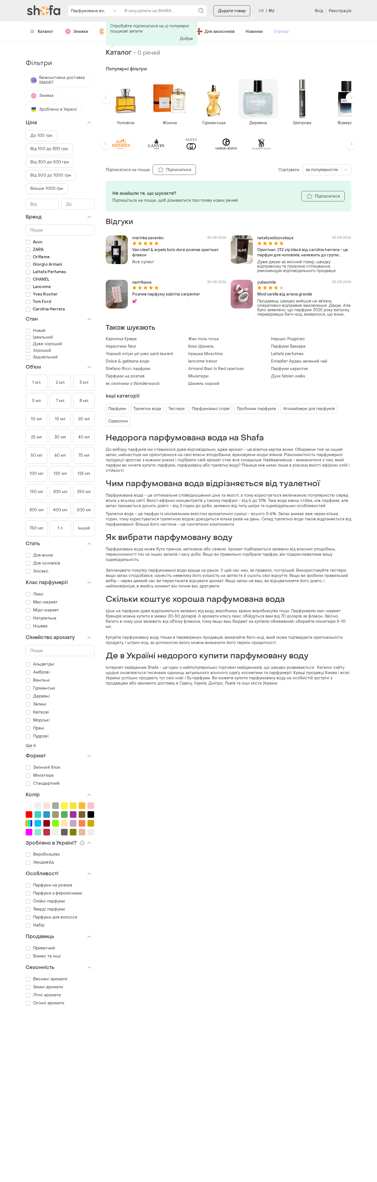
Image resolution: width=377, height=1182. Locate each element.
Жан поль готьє (203, 339)
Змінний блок (46, 767)
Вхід (319, 11)
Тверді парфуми (49, 909)
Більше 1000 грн (46, 188)
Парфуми (117, 408)
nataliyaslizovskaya (275, 238)
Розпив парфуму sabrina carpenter (166, 294)
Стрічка (281, 31)
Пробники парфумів (256, 408)
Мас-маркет (45, 602)
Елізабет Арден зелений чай (299, 361)
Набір (39, 925)
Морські (41, 720)
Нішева (40, 626)
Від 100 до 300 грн (49, 148)
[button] (105, 97)
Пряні (38, 728)
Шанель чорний (203, 383)
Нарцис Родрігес (288, 339)
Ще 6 (31, 745)
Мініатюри (198, 376)
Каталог (46, 31)
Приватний (44, 948)
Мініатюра (43, 775)
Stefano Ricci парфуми (128, 368)
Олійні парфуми (49, 901)
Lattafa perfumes (287, 353)
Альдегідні (43, 664)
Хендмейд (43, 862)
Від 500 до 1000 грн (50, 175)
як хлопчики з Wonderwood (132, 383)
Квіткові (41, 712)
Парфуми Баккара (288, 346)
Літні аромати (47, 995)
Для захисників (220, 31)
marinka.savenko (148, 238)
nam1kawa (142, 282)
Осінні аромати (48, 1003)
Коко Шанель (201, 346)
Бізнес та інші (47, 956)
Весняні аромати (50, 979)
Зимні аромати (48, 987)
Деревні (41, 696)
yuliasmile (266, 282)
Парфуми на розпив (125, 376)
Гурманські (44, 688)
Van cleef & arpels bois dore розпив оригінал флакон (175, 252)
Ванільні (41, 680)
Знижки (80, 31)
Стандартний (46, 783)
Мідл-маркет (46, 610)
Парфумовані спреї (211, 408)
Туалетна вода (147, 408)
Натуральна (44, 618)
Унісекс (41, 571)
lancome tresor (202, 361)
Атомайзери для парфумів (309, 408)
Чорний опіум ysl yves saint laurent (139, 353)
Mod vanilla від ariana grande (284, 294)
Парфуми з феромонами (57, 893)
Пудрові (41, 736)
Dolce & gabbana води (127, 361)
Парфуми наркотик (289, 368)
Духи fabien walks (288, 376)
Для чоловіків (46, 563)
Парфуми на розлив (52, 885)
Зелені (40, 704)
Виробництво (46, 854)
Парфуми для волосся (55, 917)
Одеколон (118, 421)
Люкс (38, 594)
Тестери (176, 408)
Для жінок (43, 555)
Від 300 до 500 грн (49, 162)
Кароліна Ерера (121, 339)
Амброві (41, 672)
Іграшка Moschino (205, 353)
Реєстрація (340, 11)
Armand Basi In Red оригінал (216, 368)
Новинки (254, 31)
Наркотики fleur (121, 346)
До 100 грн (41, 135)
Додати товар (232, 11)
